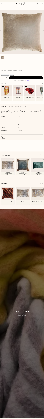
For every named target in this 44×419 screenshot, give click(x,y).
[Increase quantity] (7, 78)
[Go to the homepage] (22, 4)
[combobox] (22, 6)
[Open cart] (42, 4)
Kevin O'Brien (22, 62)
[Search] (42, 6)
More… (2, 71)
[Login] (40, 4)
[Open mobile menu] (2, 4)
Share (3, 137)
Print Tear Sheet (23, 106)
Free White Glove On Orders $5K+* (22, 0)
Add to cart (26, 77)
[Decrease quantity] (3, 78)
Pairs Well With (3, 83)
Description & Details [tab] (5, 106)
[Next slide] (42, 83)
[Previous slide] (40, 83)
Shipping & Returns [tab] (15, 106)
